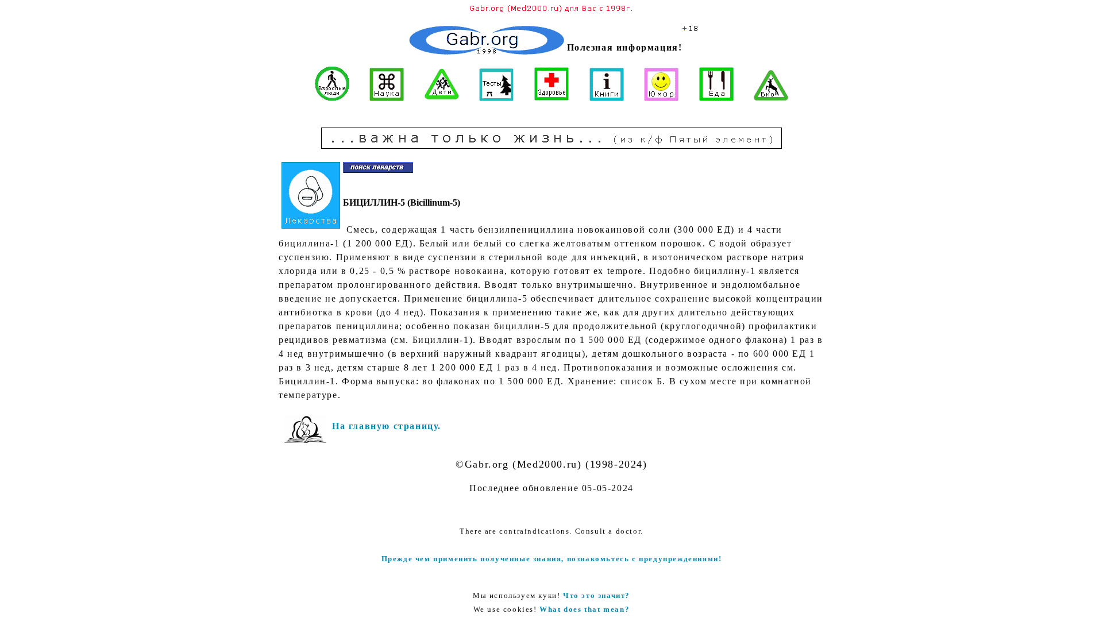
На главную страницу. (386, 426)
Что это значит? (596, 595)
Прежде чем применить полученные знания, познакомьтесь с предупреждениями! (551, 558)
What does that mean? (584, 609)
